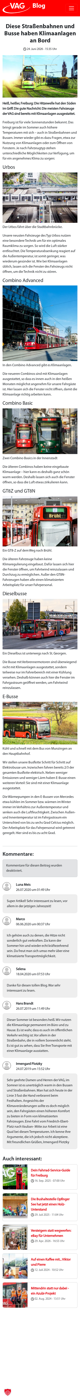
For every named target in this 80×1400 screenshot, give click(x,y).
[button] (7, 1392)
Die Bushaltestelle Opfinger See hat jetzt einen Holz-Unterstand (50, 1204)
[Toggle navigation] (71, 8)
